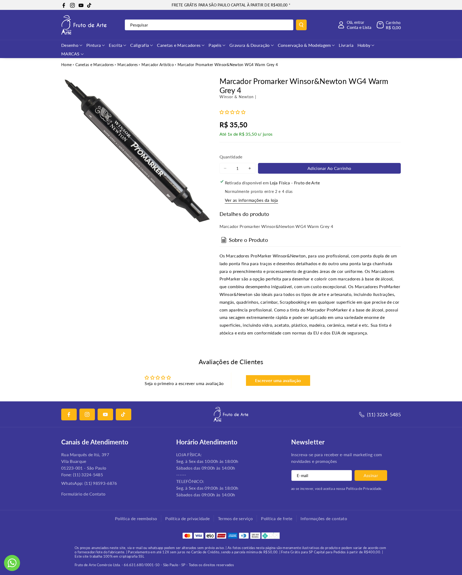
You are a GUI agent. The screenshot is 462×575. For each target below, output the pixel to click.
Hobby (364, 45)
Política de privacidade (187, 518)
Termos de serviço (235, 518)
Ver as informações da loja (251, 200)
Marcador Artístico (157, 64)
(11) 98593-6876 (100, 483)
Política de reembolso (136, 518)
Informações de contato (324, 518)
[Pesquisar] (301, 25)
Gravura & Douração (249, 45)
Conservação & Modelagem (304, 45)
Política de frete (276, 518)
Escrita (115, 45)
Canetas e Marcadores (179, 45)
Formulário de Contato (83, 493)
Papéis (215, 45)
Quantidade (231, 156)
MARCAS (70, 53)
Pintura (93, 45)
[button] (389, 25)
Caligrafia (139, 45)
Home (66, 64)
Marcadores (127, 64)
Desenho (69, 45)
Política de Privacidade (364, 488)
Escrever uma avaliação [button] (278, 380)
